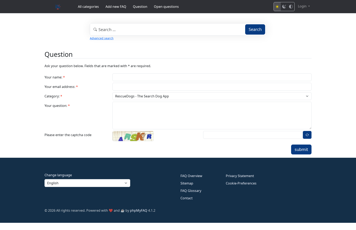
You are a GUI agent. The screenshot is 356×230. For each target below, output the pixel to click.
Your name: (54, 77)
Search (255, 29)
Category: (53, 96)
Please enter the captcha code (67, 135)
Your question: (57, 105)
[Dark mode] (284, 6)
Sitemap (186, 183)
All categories (88, 6)
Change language (58, 175)
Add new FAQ (115, 6)
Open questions (166, 6)
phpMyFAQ (138, 210)
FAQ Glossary (190, 190)
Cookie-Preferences (241, 183)
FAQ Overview (191, 176)
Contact (186, 198)
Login (302, 6)
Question (140, 6)
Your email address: (61, 86)
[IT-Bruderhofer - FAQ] (57, 6)
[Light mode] (277, 6)
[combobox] (178, 29)
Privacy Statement (240, 176)
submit (301, 149)
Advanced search (102, 38)
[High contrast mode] (290, 6)
